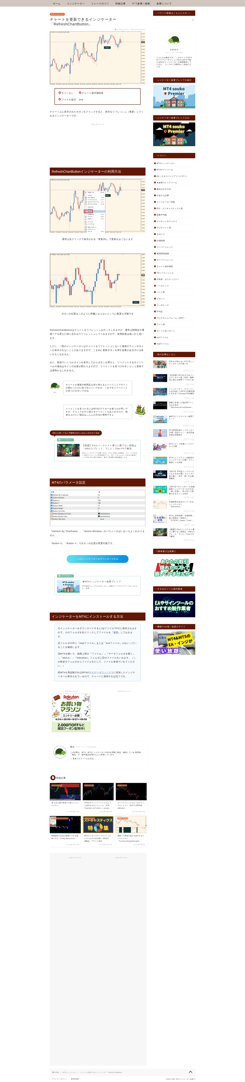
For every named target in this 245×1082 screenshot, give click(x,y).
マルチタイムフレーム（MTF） (171, 318)
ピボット (161, 299)
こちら (89, 415)
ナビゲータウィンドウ (101, 672)
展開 (115, 632)
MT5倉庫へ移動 (141, 3)
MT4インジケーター (57, 14)
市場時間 (161, 241)
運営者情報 (75, 1079)
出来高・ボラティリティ (168, 279)
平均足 (160, 311)
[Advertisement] (97, 144)
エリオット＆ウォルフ (167, 221)
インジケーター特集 (166, 202)
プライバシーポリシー (59, 1079)
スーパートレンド (165, 247)
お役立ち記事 (163, 195)
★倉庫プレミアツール (167, 182)
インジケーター (76, 3)
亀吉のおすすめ (164, 189)
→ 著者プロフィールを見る (82, 759)
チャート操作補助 (165, 266)
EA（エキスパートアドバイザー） (172, 176)
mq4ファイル (163, 344)
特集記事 (120, 3)
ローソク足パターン (166, 331)
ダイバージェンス (165, 260)
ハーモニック (163, 286)
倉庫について (164, 3)
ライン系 (161, 324)
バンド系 (161, 292)
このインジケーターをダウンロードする (97, 559)
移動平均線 (162, 215)
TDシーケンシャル (165, 273)
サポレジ (161, 234)
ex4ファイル (162, 337)
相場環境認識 (163, 253)
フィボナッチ (163, 305)
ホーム (57, 3)
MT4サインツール (165, 170)
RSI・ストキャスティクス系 (170, 208)
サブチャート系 (164, 228)
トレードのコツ (100, 3)
